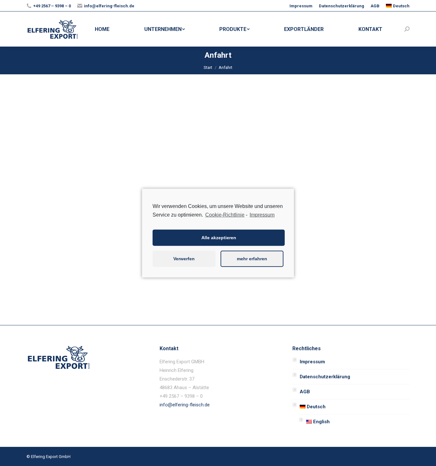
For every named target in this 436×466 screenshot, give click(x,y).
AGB (305, 392)
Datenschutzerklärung (325, 377)
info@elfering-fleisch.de (185, 405)
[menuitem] (300, 6)
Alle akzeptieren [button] (218, 237)
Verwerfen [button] (184, 258)
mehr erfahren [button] (252, 258)
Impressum (312, 362)
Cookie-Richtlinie (224, 214)
